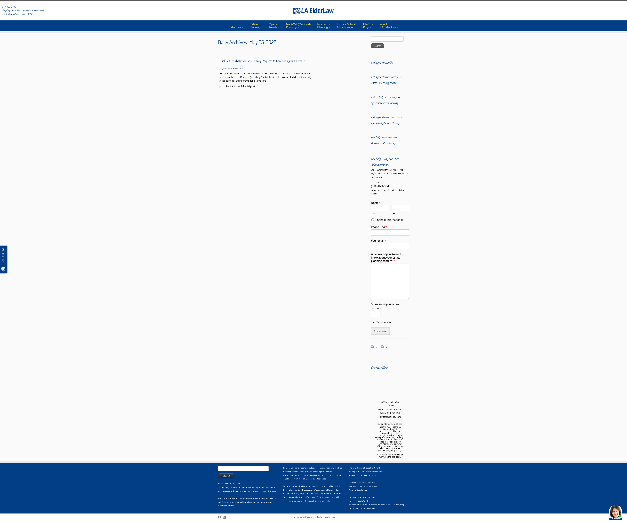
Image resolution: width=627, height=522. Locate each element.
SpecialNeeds (273, 26)
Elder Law (235, 27)
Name (375, 203)
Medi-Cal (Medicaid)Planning (298, 26)
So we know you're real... (387, 304)
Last (394, 213)
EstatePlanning (255, 26)
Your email (378, 240)
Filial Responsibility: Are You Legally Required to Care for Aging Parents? (262, 61)
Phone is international (389, 220)
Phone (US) (379, 227)
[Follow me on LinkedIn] (225, 517)
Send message (380, 331)
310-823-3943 (9, 6)
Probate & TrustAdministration (346, 26)
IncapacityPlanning (323, 26)
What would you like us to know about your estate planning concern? (386, 257)
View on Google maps (358, 490)
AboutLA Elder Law (388, 26)
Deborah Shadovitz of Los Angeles (320, 517)
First (373, 213)
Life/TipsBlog (368, 26)
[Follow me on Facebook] (220, 517)
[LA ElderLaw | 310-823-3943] (313, 10)
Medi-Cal (239, 68)
